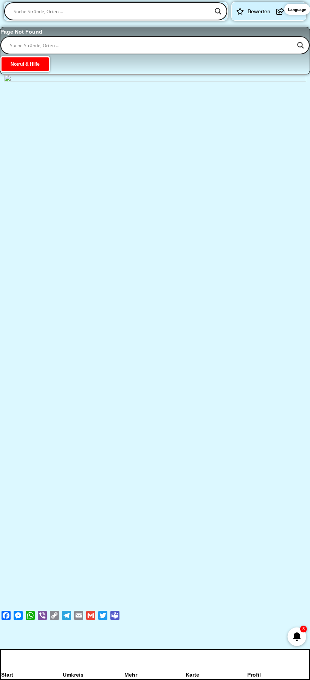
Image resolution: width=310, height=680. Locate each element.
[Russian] (214, 24)
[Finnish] (165, 24)
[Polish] (194, 24)
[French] (116, 24)
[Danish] (155, 24)
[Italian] (125, 24)
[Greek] (96, 24)
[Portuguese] (204, 24)
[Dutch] (145, 24)
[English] (106, 24)
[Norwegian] (184, 24)
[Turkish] (224, 24)
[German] (86, 24)
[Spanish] (135, 24)
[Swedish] (175, 24)
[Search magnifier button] (218, 11)
